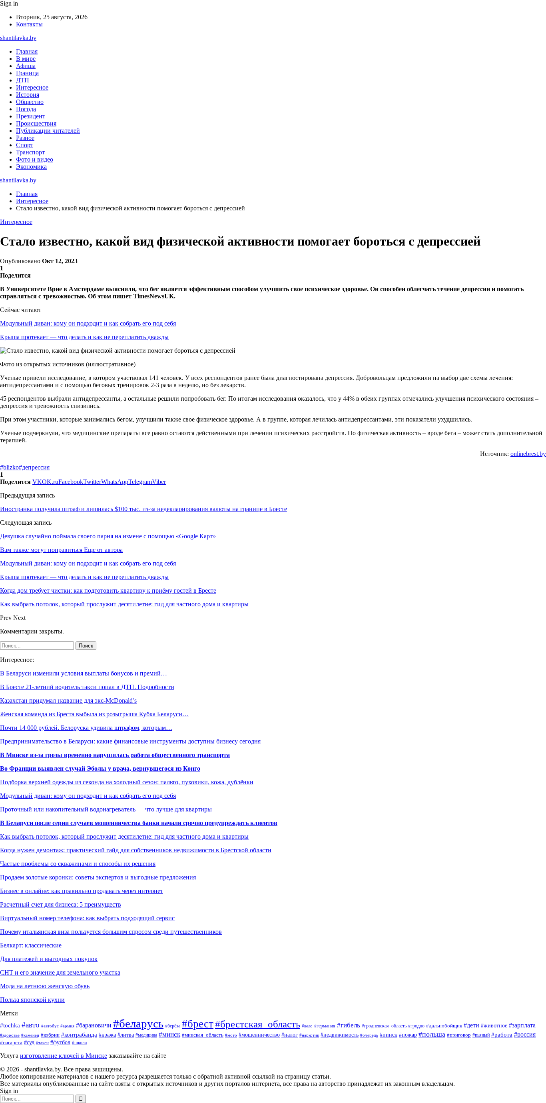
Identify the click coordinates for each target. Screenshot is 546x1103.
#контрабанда (79, 1034)
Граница (27, 73)
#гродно (416, 1026)
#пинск (388, 1035)
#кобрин (50, 1035)
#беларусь (138, 1023)
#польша (431, 1034)
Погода (26, 109)
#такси (42, 1042)
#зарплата (522, 1025)
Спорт (24, 145)
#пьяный (481, 1035)
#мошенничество (259, 1035)
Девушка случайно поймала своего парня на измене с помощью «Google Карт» (108, 536)
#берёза (172, 1026)
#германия (324, 1026)
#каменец (30, 1035)
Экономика (31, 166)
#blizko (9, 467)
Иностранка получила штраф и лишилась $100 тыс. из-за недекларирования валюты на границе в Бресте (143, 509)
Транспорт (30, 152)
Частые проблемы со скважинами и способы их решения (77, 863)
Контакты (29, 24)
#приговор (459, 1035)
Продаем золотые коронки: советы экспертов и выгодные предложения (98, 877)
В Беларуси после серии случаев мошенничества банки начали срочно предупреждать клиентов (138, 822)
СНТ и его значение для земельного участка (60, 972)
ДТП (22, 80)
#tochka (10, 1025)
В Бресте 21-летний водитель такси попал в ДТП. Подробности (87, 686)
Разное (25, 137)
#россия (525, 1034)
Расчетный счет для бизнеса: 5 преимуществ (60, 904)
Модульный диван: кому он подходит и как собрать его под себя (88, 323)
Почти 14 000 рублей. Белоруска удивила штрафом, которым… (86, 727)
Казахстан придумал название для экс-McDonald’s (68, 700)
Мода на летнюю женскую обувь (45, 986)
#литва (126, 1034)
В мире (26, 58)
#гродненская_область (384, 1026)
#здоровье (10, 1035)
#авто (31, 1025)
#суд (29, 1042)
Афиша (26, 65)
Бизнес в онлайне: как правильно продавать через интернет (81, 890)
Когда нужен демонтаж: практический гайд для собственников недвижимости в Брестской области (135, 850)
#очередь (369, 1035)
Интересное (32, 87)
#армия (67, 1026)
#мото (231, 1035)
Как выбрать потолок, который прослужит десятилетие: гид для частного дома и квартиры (124, 836)
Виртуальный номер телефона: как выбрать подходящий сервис (87, 918)
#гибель (348, 1025)
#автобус (50, 1025)
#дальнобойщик (444, 1026)
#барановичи (94, 1025)
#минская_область (202, 1035)
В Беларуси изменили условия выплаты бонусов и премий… (83, 673)
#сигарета (11, 1042)
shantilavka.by (18, 37)
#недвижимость (340, 1035)
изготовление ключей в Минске (63, 1055)
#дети (471, 1025)
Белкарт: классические (31, 945)
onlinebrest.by (528, 453)
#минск (169, 1034)
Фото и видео (34, 159)
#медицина (146, 1035)
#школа (79, 1042)
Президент (30, 116)
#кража (107, 1035)
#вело (307, 1025)
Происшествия (36, 123)
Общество (30, 101)
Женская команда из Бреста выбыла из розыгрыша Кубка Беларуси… (94, 714)
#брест (197, 1024)
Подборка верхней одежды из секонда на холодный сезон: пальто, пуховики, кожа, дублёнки (126, 782)
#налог (289, 1035)
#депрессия (34, 467)
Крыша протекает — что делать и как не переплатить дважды (84, 337)
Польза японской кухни (32, 999)
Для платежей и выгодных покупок (49, 958)
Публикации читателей (48, 130)
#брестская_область (257, 1024)
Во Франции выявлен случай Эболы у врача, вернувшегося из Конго (100, 768)
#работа (501, 1034)
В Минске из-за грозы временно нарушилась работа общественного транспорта (115, 754)
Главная (27, 51)
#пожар (408, 1035)
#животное (494, 1025)
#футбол (60, 1042)
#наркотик (309, 1035)
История (27, 94)
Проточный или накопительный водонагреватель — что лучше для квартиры (106, 809)
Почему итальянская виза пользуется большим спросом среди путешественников (111, 931)
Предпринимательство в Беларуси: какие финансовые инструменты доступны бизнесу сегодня (130, 741)
